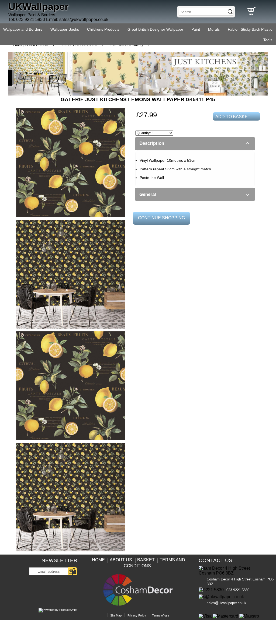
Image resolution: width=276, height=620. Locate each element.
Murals (214, 29)
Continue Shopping (161, 218)
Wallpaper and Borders (22, 29)
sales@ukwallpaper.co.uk (83, 19)
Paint (195, 29)
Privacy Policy (136, 615)
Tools (267, 40)
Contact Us (215, 560)
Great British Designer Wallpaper (155, 29)
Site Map (116, 615)
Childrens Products (103, 29)
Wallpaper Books (64, 29)
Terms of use (160, 615)
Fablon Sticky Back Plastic (250, 29)
